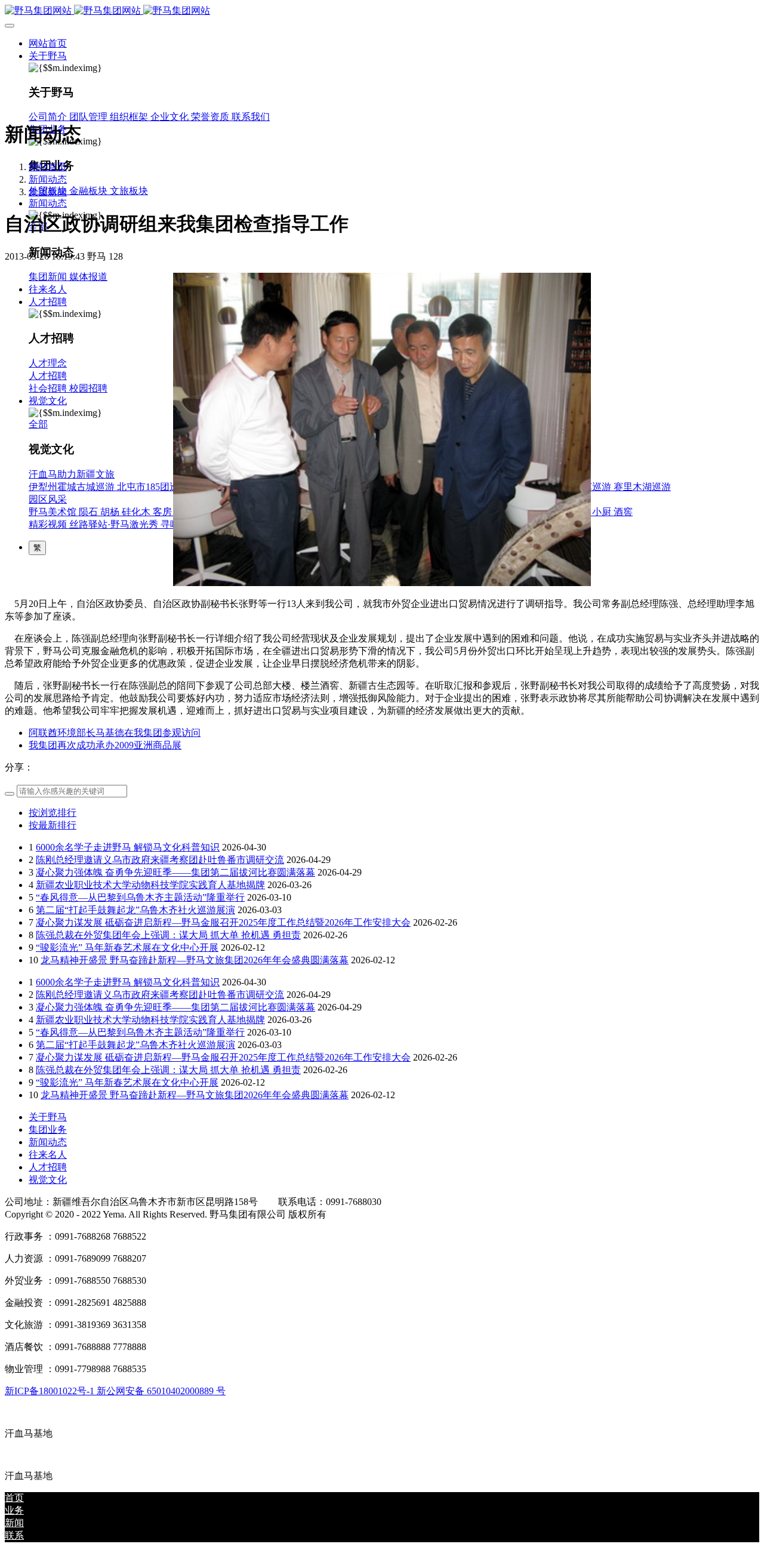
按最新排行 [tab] (52, 825)
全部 (38, 424)
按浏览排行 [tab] (52, 813)
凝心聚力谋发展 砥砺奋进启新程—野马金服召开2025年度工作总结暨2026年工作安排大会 (223, 922)
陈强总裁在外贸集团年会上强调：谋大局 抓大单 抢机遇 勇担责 (168, 935)
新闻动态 (48, 179)
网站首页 (48, 43)
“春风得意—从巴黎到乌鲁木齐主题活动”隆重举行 (140, 897)
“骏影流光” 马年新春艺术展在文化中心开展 (127, 947)
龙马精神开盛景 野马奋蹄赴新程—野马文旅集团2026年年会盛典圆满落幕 (195, 960)
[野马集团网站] (382, 11)
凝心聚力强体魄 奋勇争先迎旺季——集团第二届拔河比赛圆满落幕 (175, 872)
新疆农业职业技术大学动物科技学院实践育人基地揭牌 (150, 885)
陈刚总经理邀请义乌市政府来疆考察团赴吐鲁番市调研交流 (160, 860)
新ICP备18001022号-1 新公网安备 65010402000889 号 (115, 1391)
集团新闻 (48, 192)
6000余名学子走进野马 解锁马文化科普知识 (128, 847)
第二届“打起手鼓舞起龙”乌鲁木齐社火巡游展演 (135, 910)
